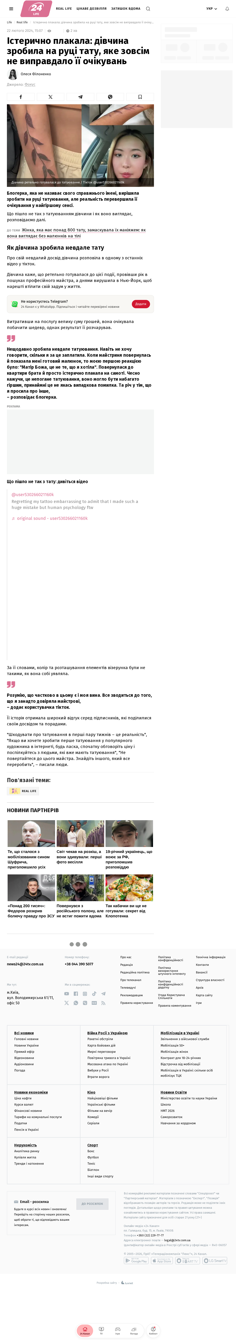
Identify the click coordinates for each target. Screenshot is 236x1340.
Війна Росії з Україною (107, 1033)
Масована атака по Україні (107, 1064)
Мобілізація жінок (174, 1052)
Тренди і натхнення (29, 1164)
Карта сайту (204, 995)
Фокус (30, 84)
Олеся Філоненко (36, 74)
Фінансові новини (28, 1111)
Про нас (126, 957)
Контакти (202, 964)
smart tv (187, 1261)
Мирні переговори (101, 1052)
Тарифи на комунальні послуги (38, 1117)
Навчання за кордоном (178, 1123)
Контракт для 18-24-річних (181, 1058)
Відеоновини (24, 1058)
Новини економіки (31, 1092)
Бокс (90, 1151)
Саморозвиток (172, 1117)
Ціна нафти (23, 1098)
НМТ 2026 (168, 1111)
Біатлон (93, 1170)
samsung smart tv (214, 1261)
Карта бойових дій (101, 1045)
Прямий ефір (24, 1052)
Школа (166, 1105)
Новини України (26, 1045)
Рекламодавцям (131, 995)
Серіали (93, 1123)
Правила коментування (174, 1005)
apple (162, 1261)
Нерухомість (25, 1145)
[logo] (36, 9)
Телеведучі (128, 987)
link (66, 994)
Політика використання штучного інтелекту (172, 970)
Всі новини (24, 1033)
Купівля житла (25, 1157)
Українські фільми (101, 1105)
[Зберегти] (140, 97)
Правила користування (136, 1003)
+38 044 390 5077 (79, 964)
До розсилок (92, 1204)
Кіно (91, 1092)
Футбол (93, 1157)
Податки (20, 1123)
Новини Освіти (174, 1092)
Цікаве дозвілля (92, 9)
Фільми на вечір (99, 1111)
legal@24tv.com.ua (177, 1240)
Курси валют (23, 1105)
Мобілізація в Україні (180, 1033)
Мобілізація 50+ (172, 1045)
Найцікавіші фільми (102, 1098)
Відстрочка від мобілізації (180, 1064)
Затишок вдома (126, 9)
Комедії (93, 1117)
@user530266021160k (33, 494)
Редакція (126, 964)
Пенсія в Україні (26, 1130)
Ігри (199, 1003)
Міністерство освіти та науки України (189, 1098)
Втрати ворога (98, 1077)
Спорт (92, 1145)
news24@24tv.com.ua (25, 964)
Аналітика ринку (26, 1151)
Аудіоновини (24, 1064)
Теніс (91, 1164)
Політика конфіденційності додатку (170, 984)
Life (10, 22)
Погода (19, 1070)
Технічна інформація (210, 957)
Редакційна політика (135, 972)
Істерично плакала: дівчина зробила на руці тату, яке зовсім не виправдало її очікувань (93, 22)
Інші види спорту (100, 1176)
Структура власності (210, 980)
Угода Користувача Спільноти (171, 997)
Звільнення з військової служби (185, 1039)
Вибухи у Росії (98, 1070)
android (136, 1261)
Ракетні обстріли (100, 1039)
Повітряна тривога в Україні (108, 1058)
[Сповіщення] (227, 9)
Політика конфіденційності (170, 959)
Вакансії (201, 972)
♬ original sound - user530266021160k (50, 518)
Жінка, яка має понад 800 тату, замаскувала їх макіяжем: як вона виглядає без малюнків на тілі (76, 233)
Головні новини (26, 1039)
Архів (199, 987)
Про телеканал (130, 980)
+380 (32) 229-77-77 (150, 1235)
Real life (64, 9)
